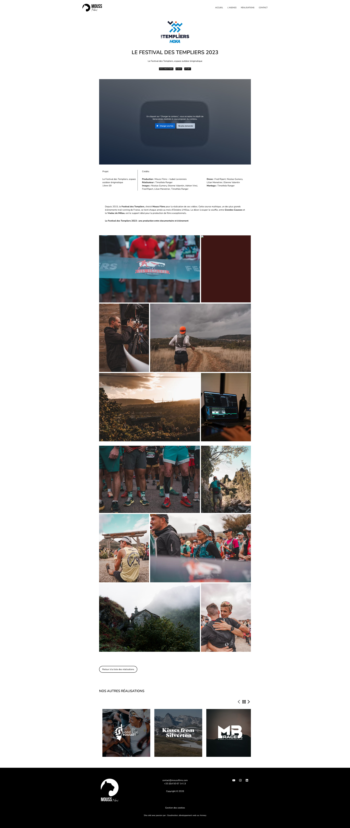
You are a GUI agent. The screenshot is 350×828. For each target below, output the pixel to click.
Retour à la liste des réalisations (118, 669)
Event (179, 69)
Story (187, 69)
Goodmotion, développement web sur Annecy (186, 815)
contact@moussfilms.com (175, 780)
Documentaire (166, 69)
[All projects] (244, 702)
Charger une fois (166, 126)
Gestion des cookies (175, 807)
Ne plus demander (185, 126)
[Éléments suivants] (249, 702)
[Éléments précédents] (240, 702)
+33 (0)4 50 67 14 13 (175, 783)
